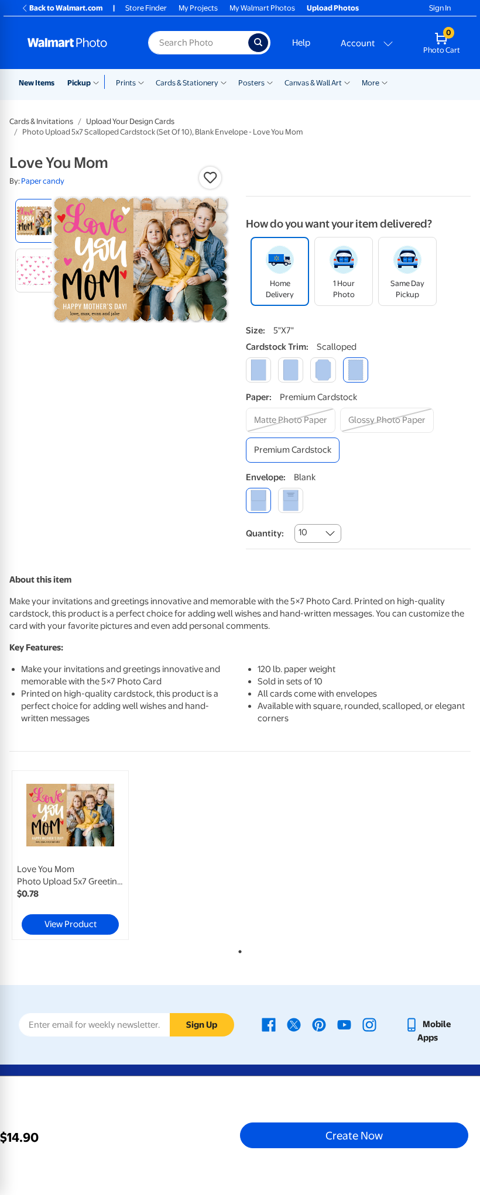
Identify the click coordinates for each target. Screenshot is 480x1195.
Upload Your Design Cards (130, 121)
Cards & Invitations (41, 121)
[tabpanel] (86, 855)
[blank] (258, 500)
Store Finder (146, 8)
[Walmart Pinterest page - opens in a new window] (319, 1024)
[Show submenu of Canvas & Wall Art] (347, 82)
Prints (126, 82)
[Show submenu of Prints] (141, 82)
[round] (290, 370)
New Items (36, 82)
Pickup (79, 82)
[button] (210, 178)
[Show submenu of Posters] (269, 82)
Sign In (440, 8)
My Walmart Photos (262, 8)
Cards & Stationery (187, 82)
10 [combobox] (303, 532)
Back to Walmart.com (65, 8)
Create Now (354, 1135)
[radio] (37, 221)
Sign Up (201, 1025)
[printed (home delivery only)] (290, 500)
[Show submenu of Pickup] (98, 82)
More (370, 82)
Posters (251, 82)
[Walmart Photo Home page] (75, 42)
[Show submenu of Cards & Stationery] (223, 82)
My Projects (198, 8)
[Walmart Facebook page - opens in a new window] (269, 1024)
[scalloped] (355, 370)
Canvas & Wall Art (313, 82)
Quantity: (265, 533)
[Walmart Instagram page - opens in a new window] (369, 1024)
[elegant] (322, 370)
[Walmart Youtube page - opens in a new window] (344, 1024)
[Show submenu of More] (384, 82)
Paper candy (42, 181)
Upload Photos (333, 8)
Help (301, 42)
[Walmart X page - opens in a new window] (294, 1024)
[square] (258, 370)
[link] (70, 855)
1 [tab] (238, 949)
